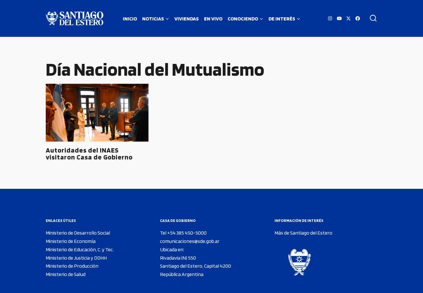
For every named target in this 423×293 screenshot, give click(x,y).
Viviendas (186, 19)
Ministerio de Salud (65, 274)
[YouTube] (339, 18)
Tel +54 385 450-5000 (183, 233)
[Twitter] (348, 18)
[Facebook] (357, 18)
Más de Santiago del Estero (303, 233)
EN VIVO (213, 19)
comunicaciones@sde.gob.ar (190, 241)
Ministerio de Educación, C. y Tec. (80, 249)
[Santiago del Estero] (74, 18)
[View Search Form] (371, 18)
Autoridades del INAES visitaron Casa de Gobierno (89, 153)
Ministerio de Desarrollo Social (78, 233)
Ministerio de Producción (72, 266)
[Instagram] (330, 18)
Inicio (130, 19)
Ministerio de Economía (71, 241)
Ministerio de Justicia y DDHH (76, 258)
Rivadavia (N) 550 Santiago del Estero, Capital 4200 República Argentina (195, 266)
